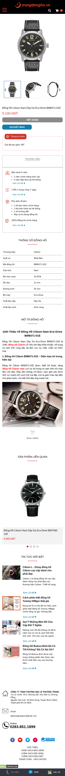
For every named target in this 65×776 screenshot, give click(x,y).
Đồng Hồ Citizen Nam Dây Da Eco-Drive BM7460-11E (31, 532)
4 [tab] (37, 546)
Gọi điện (14, 772)
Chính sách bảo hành (32, 750)
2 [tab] (31, 546)
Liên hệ (56, 772)
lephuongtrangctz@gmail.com (24, 716)
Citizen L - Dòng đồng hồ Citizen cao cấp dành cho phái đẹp (37, 570)
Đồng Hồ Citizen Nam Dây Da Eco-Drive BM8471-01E (31, 108)
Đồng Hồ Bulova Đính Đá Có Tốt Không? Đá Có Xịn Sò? (39, 648)
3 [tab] (34, 546)
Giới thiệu (32, 747)
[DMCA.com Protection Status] (9, 767)
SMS (36, 772)
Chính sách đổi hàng (32, 753)
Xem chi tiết (18, 183)
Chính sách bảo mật (32, 756)
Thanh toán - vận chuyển (32, 759)
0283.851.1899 (22, 727)
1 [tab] (27, 546)
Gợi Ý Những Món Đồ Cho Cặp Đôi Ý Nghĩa (38, 624)
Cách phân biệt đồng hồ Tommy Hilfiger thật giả (36, 599)
